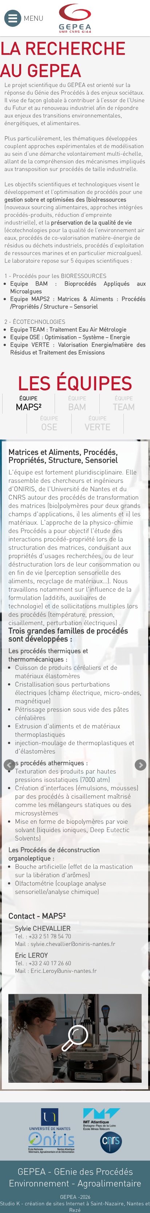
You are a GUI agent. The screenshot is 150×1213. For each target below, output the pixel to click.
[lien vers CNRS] (111, 1142)
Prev (9, 765)
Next (140, 765)
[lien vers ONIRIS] (51, 1142)
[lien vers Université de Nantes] (49, 1119)
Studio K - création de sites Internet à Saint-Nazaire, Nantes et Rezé (75, 1206)
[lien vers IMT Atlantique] (101, 1119)
